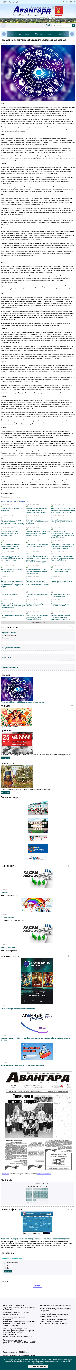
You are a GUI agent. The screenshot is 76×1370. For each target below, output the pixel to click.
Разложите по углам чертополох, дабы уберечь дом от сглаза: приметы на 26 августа (63, 546)
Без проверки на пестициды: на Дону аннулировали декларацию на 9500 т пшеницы (13, 522)
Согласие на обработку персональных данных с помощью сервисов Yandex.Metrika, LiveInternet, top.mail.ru (54, 1321)
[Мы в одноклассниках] (64, 1)
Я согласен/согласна (38, 1366)
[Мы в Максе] (67, 1)
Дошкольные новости (9, 917)
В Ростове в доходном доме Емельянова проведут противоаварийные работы (36, 510)
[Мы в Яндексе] (71, 1)
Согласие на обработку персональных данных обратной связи (54, 1315)
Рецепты (5, 638)
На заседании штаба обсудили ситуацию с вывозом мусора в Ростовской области (62, 558)
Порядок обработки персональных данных (55, 1305)
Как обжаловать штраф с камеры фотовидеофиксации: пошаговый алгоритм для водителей (35, 1239)
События (62, 34)
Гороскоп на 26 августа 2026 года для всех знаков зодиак (22, 702)
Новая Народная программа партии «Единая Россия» (61, 582)
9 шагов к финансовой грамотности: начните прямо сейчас (22, 1065)
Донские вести (24, 34)
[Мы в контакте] (60, 1)
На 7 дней (37, 1285)
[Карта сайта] (17, 2)
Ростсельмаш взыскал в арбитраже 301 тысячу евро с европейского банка (12, 558)
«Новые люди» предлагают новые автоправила (61, 595)
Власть (12, 34)
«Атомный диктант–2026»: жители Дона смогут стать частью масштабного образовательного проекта (35, 1039)
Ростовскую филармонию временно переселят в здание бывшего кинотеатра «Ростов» (37, 583)
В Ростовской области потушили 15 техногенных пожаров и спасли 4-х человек (38, 533)
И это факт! (6, 657)
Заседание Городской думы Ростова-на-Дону (36, 605)
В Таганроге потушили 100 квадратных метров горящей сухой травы (37, 522)
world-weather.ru (37, 1287)
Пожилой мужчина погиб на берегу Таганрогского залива (62, 521)
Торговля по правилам (9, 594)
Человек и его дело (8, 948)
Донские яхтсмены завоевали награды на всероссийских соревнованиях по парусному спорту (12, 584)
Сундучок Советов (9, 633)
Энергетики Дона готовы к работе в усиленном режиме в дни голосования (37, 571)
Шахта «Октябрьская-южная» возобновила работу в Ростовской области (37, 617)
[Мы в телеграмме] (74, 1)
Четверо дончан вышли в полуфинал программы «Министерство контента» (60, 617)
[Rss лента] (56, 1)
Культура (51, 34)
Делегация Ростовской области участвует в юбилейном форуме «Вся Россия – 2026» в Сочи (63, 510)
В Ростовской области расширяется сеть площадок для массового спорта (13, 606)
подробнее (51, 1359)
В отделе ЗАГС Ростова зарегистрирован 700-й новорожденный (9, 533)
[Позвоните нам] (13, 2)
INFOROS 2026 (24, 1352)
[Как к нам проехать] (10, 2)
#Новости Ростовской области (14, 501)
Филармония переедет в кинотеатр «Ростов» (60, 605)
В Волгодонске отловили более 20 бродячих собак (12, 570)
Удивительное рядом (10, 667)
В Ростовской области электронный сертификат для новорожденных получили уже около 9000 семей (62, 534)
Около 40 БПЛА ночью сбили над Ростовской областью (37, 546)
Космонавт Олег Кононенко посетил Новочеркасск (61, 570)
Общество (39, 34)
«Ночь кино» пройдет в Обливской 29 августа (18, 1009)
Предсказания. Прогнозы (11, 648)
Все (70, 866)
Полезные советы (9, 635)
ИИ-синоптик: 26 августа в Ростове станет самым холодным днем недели (10, 546)
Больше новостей (38, 622)
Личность (4, 893)
